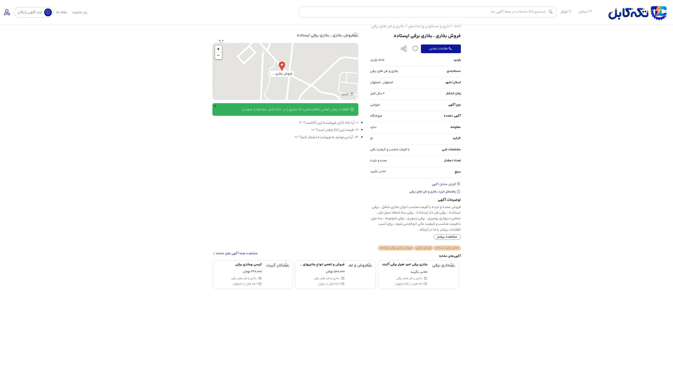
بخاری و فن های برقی (388, 26)
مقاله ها (61, 12)
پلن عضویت (79, 12)
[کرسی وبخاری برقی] (277, 274)
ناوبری (345, 94)
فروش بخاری (423, 248)
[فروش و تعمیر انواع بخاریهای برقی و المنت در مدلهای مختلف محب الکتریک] (360, 274)
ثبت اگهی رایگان (30, 12)
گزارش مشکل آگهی (444, 184)
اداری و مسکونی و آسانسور (429, 26)
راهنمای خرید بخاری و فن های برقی (432, 191)
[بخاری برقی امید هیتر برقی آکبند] (443, 274)
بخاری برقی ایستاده (447, 248)
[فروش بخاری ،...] (282, 66)
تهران (321, 284)
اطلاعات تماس (438, 48)
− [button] (218, 55)
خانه (457, 26)
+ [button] (218, 49)
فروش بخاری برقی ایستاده (396, 248)
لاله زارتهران (402, 284)
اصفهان (388, 82)
